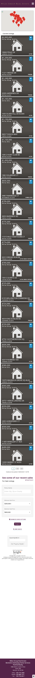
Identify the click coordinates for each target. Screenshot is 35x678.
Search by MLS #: (14, 538)
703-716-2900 (20, 673)
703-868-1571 (20, 674)
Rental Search (29, 480)
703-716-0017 (20, 676)
